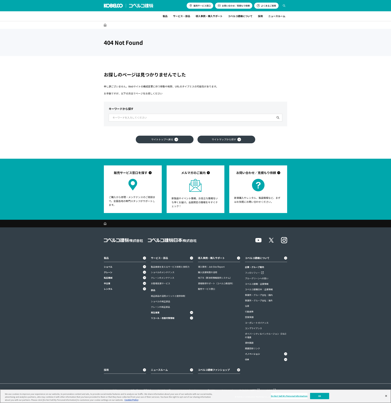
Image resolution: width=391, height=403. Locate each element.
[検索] (278, 118)
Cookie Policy (131, 399)
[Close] (386, 395)
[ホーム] (105, 25)
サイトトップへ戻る (162, 139)
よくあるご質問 (268, 5)
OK (319, 395)
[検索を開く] (284, 6)
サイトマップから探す (224, 139)
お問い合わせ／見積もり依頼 (236, 5)
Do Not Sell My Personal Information (289, 395)
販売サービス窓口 (202, 5)
